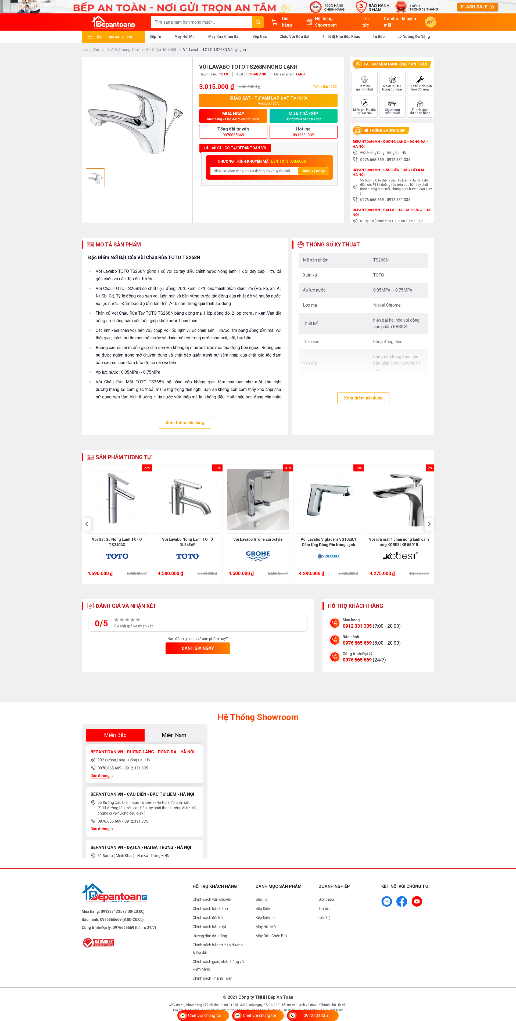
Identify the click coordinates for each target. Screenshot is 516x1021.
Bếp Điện (263, 908)
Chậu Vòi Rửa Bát (294, 36)
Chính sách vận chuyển (212, 899)
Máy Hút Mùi (185, 36)
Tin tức (324, 908)
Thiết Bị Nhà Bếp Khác (341, 36)
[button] (86, 524)
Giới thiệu (326, 899)
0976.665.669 (372, 160)
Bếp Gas (259, 36)
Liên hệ (324, 917)
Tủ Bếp (379, 36)
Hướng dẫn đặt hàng (210, 936)
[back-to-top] (505, 987)
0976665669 (110, 919)
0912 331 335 (357, 626)
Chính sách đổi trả (208, 917)
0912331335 (111, 911)
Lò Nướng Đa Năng (413, 36)
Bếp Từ (155, 36)
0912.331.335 (398, 160)
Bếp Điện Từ (266, 917)
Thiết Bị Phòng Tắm (123, 50)
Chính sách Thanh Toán (212, 978)
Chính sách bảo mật (209, 927)
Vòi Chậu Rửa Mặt (161, 50)
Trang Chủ (91, 50)
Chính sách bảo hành (210, 908)
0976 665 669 (357, 643)
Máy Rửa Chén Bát (223, 36)
